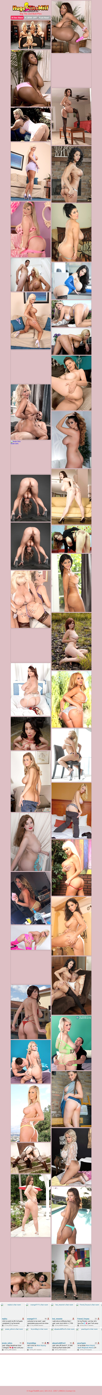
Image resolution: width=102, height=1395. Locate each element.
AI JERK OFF (30, 17)
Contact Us (70, 1391)
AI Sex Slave (17, 17)
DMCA (61, 1391)
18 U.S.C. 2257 (51, 1391)
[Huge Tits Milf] (31, 7)
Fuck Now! (44, 17)
